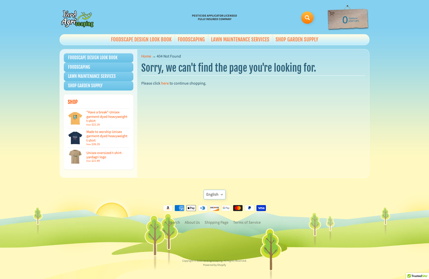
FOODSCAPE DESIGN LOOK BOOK (141, 39)
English (212, 194)
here (165, 83)
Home (146, 56)
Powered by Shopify (214, 265)
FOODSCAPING (191, 39)
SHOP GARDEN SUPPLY (297, 39)
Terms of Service (247, 222)
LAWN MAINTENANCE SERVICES (240, 39)
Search (174, 222)
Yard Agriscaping (212, 261)
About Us (192, 222)
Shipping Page (216, 222)
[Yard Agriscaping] (78, 17)
